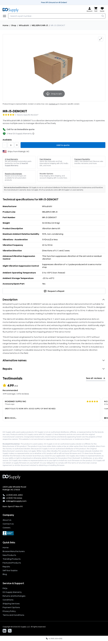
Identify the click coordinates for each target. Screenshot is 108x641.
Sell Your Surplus (10, 570)
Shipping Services (11, 603)
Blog (5, 574)
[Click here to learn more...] (33, 134)
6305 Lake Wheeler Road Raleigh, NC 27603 (14, 488)
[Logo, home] (11, 9)
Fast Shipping (45, 159)
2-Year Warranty (11, 159)
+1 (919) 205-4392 (14, 495)
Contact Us (8, 523)
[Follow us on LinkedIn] (4, 631)
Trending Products (12, 559)
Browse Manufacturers (14, 551)
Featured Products (12, 562)
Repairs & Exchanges (13, 174)
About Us (7, 520)
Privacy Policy (9, 611)
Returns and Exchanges (14, 596)
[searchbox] (56, 16)
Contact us (53, 104)
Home (5, 25)
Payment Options (11, 607)
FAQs (5, 588)
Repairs (6, 566)
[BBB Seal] (54, 533)
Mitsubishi (24, 25)
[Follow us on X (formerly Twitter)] (10, 631)
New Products (9, 555)
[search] (102, 16)
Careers (6, 527)
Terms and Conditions (13, 615)
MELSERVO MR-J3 (40, 25)
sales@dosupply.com (16, 501)
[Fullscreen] (100, 38)
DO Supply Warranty (12, 592)
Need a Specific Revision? (27, 115)
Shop (13, 25)
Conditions (8, 599)
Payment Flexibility (82, 159)
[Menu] (5, 16)
